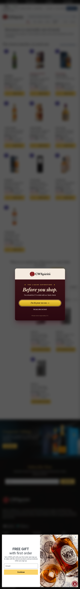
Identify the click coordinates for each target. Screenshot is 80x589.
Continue (21, 572)
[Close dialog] (75, 537)
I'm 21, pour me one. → (40, 303)
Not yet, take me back (40, 309)
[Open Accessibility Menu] (75, 584)
